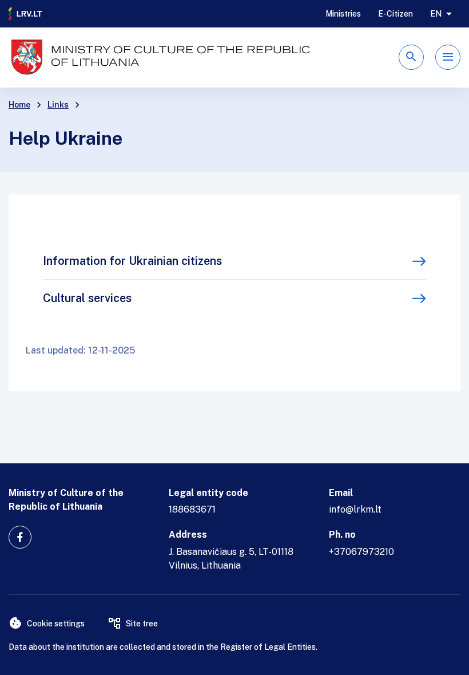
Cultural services (87, 298)
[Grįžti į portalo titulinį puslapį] (26, 13)
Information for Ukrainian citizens (132, 261)
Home (19, 104)
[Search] (411, 57)
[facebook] (20, 537)
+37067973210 (361, 551)
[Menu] (447, 57)
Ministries (343, 13)
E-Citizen (395, 13)
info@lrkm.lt (355, 509)
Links (58, 104)
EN (436, 13)
